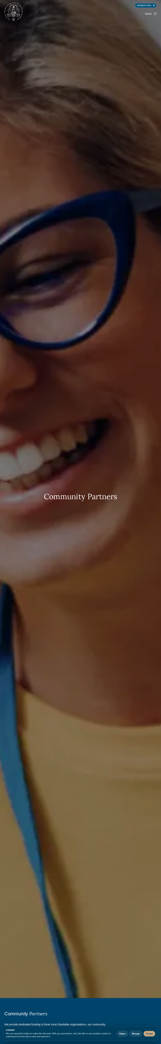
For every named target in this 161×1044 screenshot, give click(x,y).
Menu (148, 14)
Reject (122, 1034)
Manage (136, 1034)
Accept (149, 1034)
